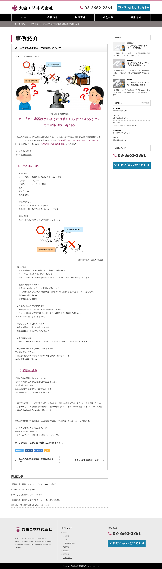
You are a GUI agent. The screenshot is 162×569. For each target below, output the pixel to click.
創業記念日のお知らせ (120, 118)
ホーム (25, 17)
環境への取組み (70, 543)
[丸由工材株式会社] (32, 10)
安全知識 (34, 24)
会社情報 (52, 17)
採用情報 (136, 17)
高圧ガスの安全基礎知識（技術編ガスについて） (36, 460)
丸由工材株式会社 (78, 566)
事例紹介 (22, 24)
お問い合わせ (67, 558)
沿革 (66, 539)
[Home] (13, 24)
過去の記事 (145, 103)
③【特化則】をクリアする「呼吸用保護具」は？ (138, 64)
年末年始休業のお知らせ (121, 133)
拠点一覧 (108, 17)
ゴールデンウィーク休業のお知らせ (125, 125)
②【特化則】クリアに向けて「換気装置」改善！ (138, 83)
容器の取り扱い (27, 151)
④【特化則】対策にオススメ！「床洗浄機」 (138, 47)
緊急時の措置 (26, 154)
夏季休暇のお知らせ (120, 111)
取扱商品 (80, 17)
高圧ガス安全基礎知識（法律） (87, 460)
